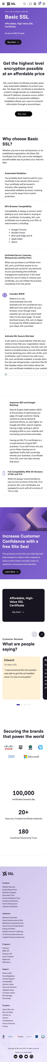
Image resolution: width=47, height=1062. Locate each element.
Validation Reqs (8, 990)
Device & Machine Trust (11, 898)
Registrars (6, 959)
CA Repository (7, 1020)
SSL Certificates (15, 11)
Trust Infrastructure (9, 904)
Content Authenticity (10, 901)
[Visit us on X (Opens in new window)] (21, 1056)
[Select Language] (35, 4)
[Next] (42, 634)
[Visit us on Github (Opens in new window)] (31, 1056)
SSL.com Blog (7, 1012)
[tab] (18, 704)
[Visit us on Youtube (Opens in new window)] (26, 1056)
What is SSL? (7, 973)
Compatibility (7, 981)
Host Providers (8, 956)
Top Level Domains (9, 987)
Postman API (7, 954)
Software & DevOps (9, 917)
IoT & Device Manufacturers (12, 934)
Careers (5, 1018)
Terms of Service (8, 1023)
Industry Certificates (10, 906)
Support (5, 969)
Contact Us (6, 1015)
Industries (6, 913)
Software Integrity (9, 892)
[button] (3, 4)
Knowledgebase (8, 976)
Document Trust (8, 895)
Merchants (6, 962)
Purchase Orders (8, 993)
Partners (5, 948)
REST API (5, 951)
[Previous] (34, 634)
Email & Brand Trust (9, 890)
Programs (6, 944)
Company (6, 1005)
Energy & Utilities (8, 929)
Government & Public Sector (13, 926)
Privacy (5, 1026)
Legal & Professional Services (13, 937)
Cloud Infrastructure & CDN (12, 920)
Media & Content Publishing (12, 931)
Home (7, 11)
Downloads (6, 998)
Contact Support (8, 979)
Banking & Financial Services (13, 923)
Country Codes (8, 984)
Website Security (8, 887)
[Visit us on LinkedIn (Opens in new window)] (15, 1056)
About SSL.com (8, 1009)
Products (5, 883)
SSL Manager (7, 995)
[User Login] (44, 4)
